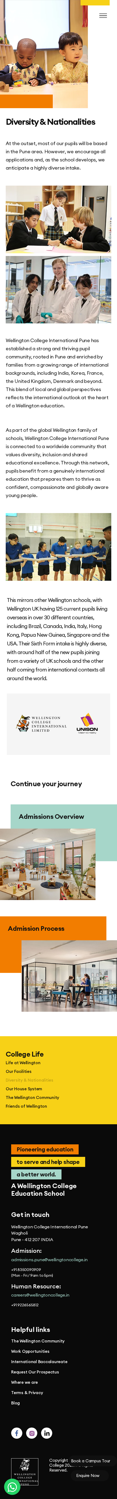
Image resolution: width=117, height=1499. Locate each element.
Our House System (24, 1088)
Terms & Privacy (27, 1392)
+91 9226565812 (25, 1305)
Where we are (24, 1382)
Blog (15, 1403)
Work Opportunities (30, 1351)
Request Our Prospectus (35, 1372)
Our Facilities (19, 1071)
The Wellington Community (32, 1097)
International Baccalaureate (39, 1361)
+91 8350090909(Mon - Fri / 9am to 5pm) (32, 1272)
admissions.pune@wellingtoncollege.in (49, 1259)
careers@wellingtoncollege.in (40, 1295)
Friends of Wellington (26, 1106)
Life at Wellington (23, 1062)
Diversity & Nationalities (29, 1080)
